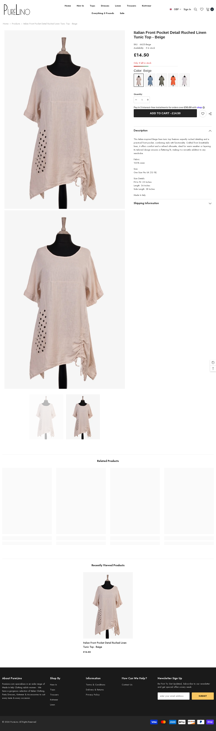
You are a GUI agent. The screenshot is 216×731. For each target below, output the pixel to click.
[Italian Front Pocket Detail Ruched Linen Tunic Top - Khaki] (161, 80)
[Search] (195, 9)
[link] (202, 113)
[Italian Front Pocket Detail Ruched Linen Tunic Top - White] (184, 80)
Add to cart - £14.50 (165, 113)
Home (6, 23)
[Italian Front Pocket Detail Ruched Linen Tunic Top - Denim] (150, 80)
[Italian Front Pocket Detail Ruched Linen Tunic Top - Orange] (173, 80)
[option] (46, 417)
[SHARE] (209, 113)
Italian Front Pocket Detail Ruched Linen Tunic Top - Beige (105, 645)
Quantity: (138, 94)
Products (16, 23)
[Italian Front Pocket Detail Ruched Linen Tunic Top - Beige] (108, 605)
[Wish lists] (201, 9)
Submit (203, 696)
